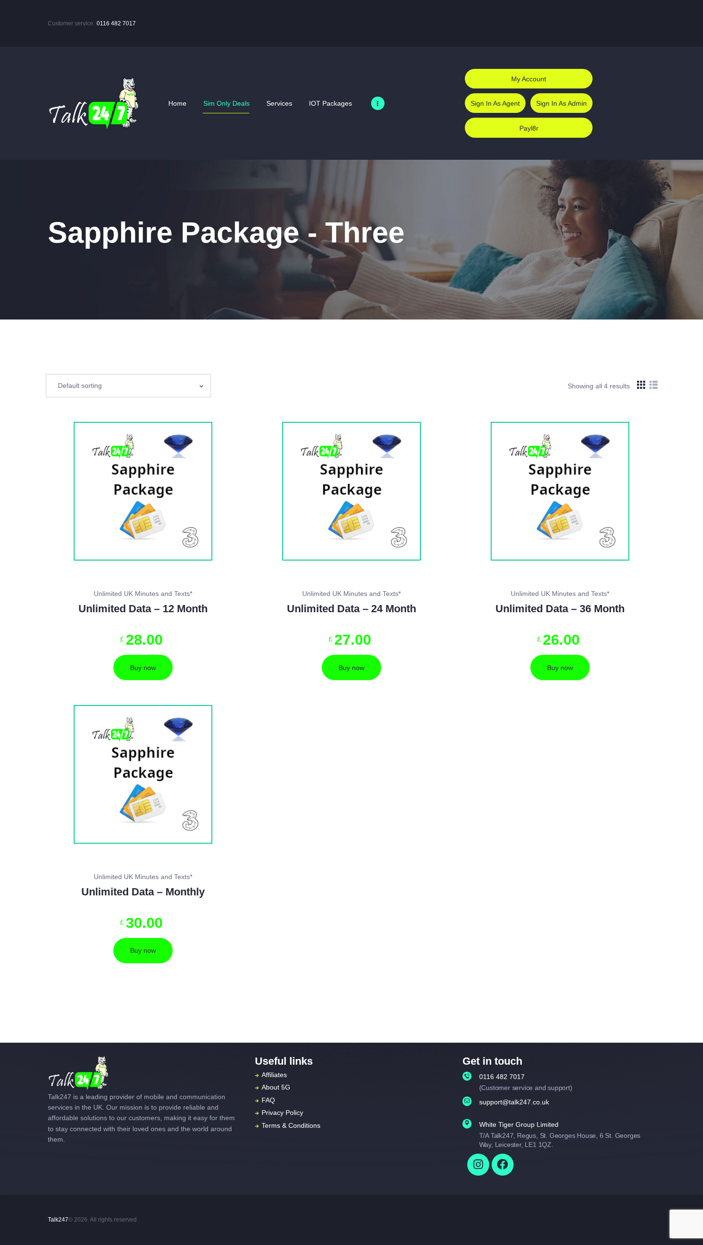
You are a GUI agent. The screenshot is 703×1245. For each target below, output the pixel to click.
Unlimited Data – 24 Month (351, 609)
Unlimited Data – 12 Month (143, 609)
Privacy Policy (282, 1112)
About (270, 1087)
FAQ (268, 1100)
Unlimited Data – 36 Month (560, 609)
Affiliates (274, 1075)
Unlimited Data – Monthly (143, 892)
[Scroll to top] (681, 1224)
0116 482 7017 (116, 23)
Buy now (143, 668)
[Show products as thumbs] (641, 385)
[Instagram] (478, 1165)
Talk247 (58, 1219)
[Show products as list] (653, 385)
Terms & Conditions (291, 1125)
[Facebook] (503, 1165)
